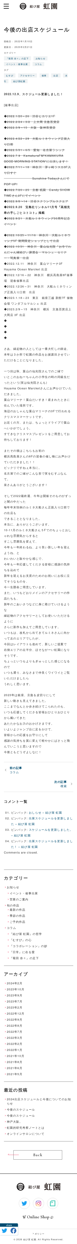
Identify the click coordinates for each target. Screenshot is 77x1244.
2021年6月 (15, 1068)
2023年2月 (15, 1007)
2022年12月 (16, 1013)
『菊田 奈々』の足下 (17, 58)
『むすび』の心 (21, 940)
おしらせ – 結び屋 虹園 (45, 812)
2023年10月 (16, 989)
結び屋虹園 (19, 81)
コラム (38, 64)
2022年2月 (15, 1044)
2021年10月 (16, 1056)
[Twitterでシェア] (4, 1230)
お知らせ (40, 58)
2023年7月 (15, 1001)
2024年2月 (15, 983)
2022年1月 (15, 1050)
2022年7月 (15, 1032)
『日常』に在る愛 (22, 952)
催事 (44, 75)
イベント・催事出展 (17, 64)
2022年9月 (15, 1019)
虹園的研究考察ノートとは (26, 1128)
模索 (64, 786)
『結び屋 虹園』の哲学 (26, 934)
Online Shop (38, 1217)
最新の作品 (17, 910)
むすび (9, 75)
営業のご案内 (19, 899)
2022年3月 (15, 1038)
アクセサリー (27, 75)
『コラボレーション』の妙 (28, 946)
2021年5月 (15, 1074)
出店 (55, 75)
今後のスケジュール (21, 1109)
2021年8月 (15, 1062)
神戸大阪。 (15, 1121)
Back (37, 1155)
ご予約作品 (17, 922)
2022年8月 (15, 1025)
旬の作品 (13, 905)
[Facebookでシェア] (13, 1230)
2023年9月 (15, 995)
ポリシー (39, 1233)
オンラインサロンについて (26, 1134)
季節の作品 (17, 916)
